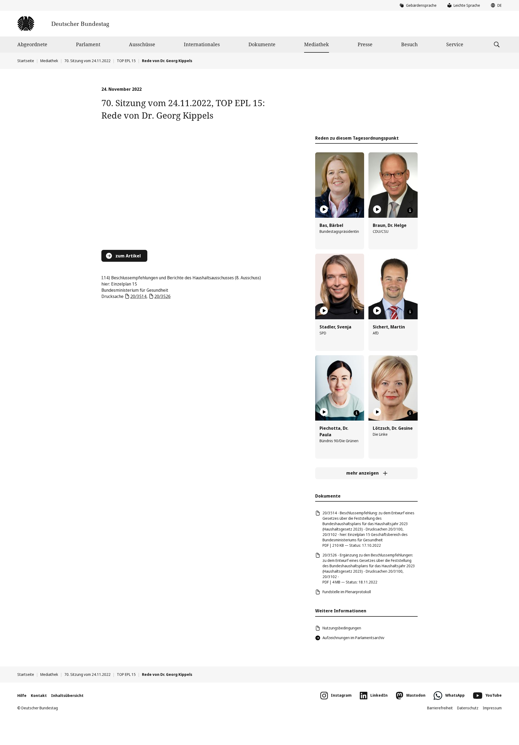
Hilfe (21, 695)
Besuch (409, 44)
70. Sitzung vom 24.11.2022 (87, 60)
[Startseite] (63, 23)
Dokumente (261, 44)
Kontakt (39, 695)
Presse (365, 44)
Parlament (88, 44)
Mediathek (316, 44)
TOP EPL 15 (126, 60)
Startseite (25, 60)
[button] (495, 5)
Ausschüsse (142, 44)
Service (454, 44)
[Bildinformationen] (356, 210)
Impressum (492, 707)
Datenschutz (467, 707)
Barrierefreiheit (440, 707)
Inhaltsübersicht (67, 695)
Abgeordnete (32, 44)
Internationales (202, 44)
